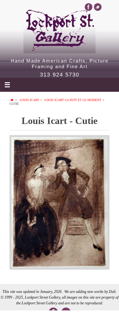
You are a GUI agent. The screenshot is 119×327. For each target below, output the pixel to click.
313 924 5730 (59, 75)
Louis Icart (29, 100)
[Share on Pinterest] (83, 318)
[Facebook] (88, 7)
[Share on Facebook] (12, 318)
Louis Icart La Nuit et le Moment (72, 100)
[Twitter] (98, 7)
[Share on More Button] (107, 318)
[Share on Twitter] (36, 318)
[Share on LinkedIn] (59, 318)
